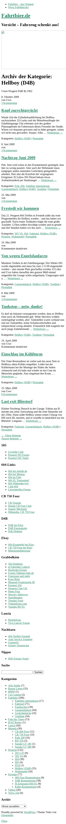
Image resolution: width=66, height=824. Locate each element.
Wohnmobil (17, 236)
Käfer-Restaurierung (26, 786)
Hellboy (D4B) (23, 138)
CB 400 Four (22, 731)
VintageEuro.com (17, 603)
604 (26, 233)
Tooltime (41, 189)
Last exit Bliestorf (16, 401)
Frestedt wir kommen (20, 208)
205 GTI (19, 753)
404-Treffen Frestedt (19, 636)
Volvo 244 (13, 792)
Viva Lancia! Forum (19, 623)
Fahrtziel (34, 233)
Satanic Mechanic (17, 509)
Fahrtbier (13, 697)
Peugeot (5, 236)
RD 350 (19, 740)
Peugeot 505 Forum (18, 454)
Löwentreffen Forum (19, 489)
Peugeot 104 (14, 585)
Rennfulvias (14, 619)
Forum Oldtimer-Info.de (21, 573)
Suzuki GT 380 (23, 746)
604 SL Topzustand (18, 480)
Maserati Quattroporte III (21, 582)
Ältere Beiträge (11, 435)
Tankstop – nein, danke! (22, 306)
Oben (4, 821)
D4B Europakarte (17, 528)
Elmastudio (7, 815)
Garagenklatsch (9, 189)
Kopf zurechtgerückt (19, 110)
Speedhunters (15, 597)
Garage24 (13, 642)
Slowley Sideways (18, 594)
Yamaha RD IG (16, 606)
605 (17, 762)
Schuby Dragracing (18, 645)
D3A (17, 765)
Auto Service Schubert (20, 639)
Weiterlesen (55, 132)
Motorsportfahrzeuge (19, 550)
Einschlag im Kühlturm (21, 354)
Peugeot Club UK (17, 588)
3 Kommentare (9, 103)
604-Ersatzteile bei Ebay (21, 544)
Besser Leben (15, 688)
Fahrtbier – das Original (21, 4)
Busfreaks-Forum (17, 570)
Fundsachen (21, 707)
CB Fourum (14, 502)
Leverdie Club (16, 451)
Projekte (12, 774)
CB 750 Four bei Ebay (20, 547)
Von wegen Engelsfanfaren (24, 256)
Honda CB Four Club (19, 505)
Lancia (11, 725)
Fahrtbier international (37, 186)
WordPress (29, 812)
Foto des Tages (16, 719)
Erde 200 (19, 186)
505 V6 (19, 233)
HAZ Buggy (15, 722)
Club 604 (13, 486)
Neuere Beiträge (11, 438)
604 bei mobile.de (17, 471)
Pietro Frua (14, 591)
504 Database (15, 563)
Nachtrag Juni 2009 (18, 157)
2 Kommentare (9, 201)
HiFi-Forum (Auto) (18, 658)
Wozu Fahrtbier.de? (18, 7)
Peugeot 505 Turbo (18, 458)
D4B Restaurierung (25, 780)
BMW (11, 691)
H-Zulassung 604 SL (26, 783)
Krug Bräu (14, 579)
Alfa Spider (14, 685)
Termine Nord (15, 600)
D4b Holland (15, 531)
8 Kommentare (9, 394)
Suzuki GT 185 (23, 743)
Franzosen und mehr (19, 576)
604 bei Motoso (16, 474)
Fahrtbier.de (15, 15)
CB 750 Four (22, 734)
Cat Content (14, 694)
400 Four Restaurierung (27, 777)
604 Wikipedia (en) (18, 483)
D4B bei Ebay (16, 525)
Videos (12, 789)
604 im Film (14, 477)
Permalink (38, 138)
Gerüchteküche (23, 713)
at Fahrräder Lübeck (19, 566)
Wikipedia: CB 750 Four (21, 512)
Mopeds (12, 728)
